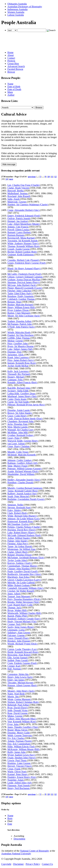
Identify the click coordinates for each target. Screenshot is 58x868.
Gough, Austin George (18, 249)
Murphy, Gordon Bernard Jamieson (25, 488)
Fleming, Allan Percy (18, 543)
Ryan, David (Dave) (17, 707)
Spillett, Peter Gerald (17, 660)
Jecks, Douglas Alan (17, 424)
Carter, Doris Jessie (17, 399)
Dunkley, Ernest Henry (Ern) (21, 777)
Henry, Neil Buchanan (18, 788)
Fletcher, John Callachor (19, 290)
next (11, 179)
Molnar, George (15, 340)
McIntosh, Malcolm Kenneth (21, 454)
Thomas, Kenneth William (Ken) (23, 246)
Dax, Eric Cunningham (19, 743)
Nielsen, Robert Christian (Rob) (23, 702)
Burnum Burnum (16, 235)
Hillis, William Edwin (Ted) (21, 746)
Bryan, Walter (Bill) (17, 610)
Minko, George (15, 716)
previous (32, 176)
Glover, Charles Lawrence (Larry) (24, 579)
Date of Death (14, 89)
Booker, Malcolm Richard (20, 304)
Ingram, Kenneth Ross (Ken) (21, 363)
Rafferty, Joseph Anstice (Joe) (22, 493)
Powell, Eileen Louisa (18, 229)
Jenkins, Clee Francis (18, 226)
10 (48, 176)
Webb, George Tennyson (19, 735)
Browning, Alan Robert (19, 655)
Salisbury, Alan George (19, 632)
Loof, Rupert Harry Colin (20, 604)
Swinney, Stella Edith (18, 390)
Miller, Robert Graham (18, 585)
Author (10, 95)
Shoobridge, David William (21, 474)
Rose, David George (17, 713)
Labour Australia (15, 15)
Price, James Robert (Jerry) (20, 360)
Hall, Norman (14, 668)
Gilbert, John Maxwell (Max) (22, 718)
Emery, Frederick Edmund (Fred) (24, 215)
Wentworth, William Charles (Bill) (24, 613)
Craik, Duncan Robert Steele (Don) (25, 418)
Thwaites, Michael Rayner (20, 682)
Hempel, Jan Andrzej (18, 221)
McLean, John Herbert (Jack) (22, 285)
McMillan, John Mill (17, 432)
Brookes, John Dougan (19, 641)
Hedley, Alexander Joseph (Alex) (24, 479)
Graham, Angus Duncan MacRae (24, 279)
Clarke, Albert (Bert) (17, 552)
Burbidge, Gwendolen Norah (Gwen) (26, 499)
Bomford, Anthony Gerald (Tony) (24, 618)
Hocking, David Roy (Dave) (21, 529)
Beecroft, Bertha (15, 190)
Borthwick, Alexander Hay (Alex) (24, 574)
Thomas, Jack (14, 607)
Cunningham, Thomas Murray (22, 566)
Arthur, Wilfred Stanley (19, 538)
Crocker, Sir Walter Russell (20, 591)
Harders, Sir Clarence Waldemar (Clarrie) (27, 204)
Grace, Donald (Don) (18, 638)
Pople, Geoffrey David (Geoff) (22, 571)
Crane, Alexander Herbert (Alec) (23, 210)
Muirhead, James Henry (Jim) (22, 396)
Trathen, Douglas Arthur (19, 321)
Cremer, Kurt (14, 666)
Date (9, 824)
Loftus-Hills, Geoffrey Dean (21, 393)
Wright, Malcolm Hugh (19, 332)
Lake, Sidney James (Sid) (20, 349)
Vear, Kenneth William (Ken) (22, 721)
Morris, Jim (13, 696)
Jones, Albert (14, 593)
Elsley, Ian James (16, 680)
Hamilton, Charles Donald (20, 482)
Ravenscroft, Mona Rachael (21, 238)
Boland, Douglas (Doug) (19, 554)
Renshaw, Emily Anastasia (20, 296)
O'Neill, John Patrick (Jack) (21, 327)
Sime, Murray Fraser (17, 465)
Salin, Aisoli (13, 199)
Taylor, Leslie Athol (17, 560)
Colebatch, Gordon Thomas (21, 299)
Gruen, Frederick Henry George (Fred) (26, 263)
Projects (11, 60)
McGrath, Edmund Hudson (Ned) (24, 535)
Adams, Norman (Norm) (19, 741)
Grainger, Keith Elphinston (20, 254)
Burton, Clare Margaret (19, 313)
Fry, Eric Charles (16, 738)
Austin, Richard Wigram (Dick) (23, 471)
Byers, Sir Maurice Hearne (20, 346)
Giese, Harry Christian (18, 446)
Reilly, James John (16, 752)
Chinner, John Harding (18, 568)
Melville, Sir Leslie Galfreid (21, 582)
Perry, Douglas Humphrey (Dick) (24, 599)
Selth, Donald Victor (17, 710)
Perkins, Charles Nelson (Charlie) (24, 527)
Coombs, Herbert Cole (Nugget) (23, 260)
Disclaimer (18, 864)
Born (9, 818)
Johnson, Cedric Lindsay (19, 460)
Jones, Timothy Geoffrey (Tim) (22, 727)
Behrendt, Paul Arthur (18, 705)
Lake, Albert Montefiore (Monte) (23, 224)
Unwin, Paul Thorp (17, 760)
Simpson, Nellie (15, 504)
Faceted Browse (15, 69)
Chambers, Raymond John (20, 421)
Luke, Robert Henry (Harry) (21, 532)
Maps (10, 92)
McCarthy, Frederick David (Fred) (24, 274)
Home (10, 52)
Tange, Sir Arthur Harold (19, 546)
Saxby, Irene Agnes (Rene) (20, 627)
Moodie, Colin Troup (18, 452)
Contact (11, 58)
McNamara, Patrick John (19, 324)
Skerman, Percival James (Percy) (23, 282)
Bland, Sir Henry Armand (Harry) (24, 268)
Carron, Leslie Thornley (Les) (22, 649)
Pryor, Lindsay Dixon (18, 310)
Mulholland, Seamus (17, 193)
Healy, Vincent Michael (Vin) (22, 621)
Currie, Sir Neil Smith (18, 402)
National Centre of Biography (34, 850)
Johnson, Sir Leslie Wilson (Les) (23, 518)
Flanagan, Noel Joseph (18, 785)
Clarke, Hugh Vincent (18, 188)
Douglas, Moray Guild (18, 732)
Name (10, 83)
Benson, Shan (14, 302)
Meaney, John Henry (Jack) (21, 691)
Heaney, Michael (16, 377)
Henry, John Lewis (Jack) (20, 677)
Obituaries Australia (17, 3)
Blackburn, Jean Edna (18, 577)
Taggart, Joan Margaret (19, 596)
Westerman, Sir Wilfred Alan (21, 549)
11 (52, 176)
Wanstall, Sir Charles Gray (20, 429)
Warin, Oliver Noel (17, 771)
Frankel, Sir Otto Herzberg (20, 335)
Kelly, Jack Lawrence (18, 371)
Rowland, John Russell (19, 196)
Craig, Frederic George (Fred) (22, 663)
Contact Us (47, 864)
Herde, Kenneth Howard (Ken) (23, 652)
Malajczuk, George (17, 201)
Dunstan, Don (14, 352)
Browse (11, 72)
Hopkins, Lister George (19, 763)
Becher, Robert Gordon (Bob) (22, 251)
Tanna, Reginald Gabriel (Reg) (22, 491)
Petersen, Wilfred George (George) (24, 468)
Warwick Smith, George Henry (23, 440)
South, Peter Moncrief (18, 496)
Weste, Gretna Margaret (19, 699)
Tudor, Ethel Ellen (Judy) (20, 293)
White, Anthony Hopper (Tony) (23, 243)
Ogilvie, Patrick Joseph (19, 218)
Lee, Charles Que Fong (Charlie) (23, 185)
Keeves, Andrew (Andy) (19, 563)
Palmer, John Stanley (17, 541)
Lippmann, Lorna (16, 629)
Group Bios (13, 63)
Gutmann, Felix (15, 379)
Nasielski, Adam (15, 780)
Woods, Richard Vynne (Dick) (22, 643)
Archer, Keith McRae (18, 365)
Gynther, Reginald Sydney (20, 435)
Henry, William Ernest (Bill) (21, 307)
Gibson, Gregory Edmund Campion (25, 276)
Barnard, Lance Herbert (19, 232)
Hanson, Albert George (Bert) (22, 685)
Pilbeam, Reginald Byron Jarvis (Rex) (26, 404)
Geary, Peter (13, 438)
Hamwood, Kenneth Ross (20, 521)
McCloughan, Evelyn (18, 524)
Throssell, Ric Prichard (18, 374)
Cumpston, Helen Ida (18, 674)
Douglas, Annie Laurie (18, 410)
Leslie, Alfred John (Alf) (19, 782)
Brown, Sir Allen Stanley (20, 413)
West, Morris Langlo (17, 427)
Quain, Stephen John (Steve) (21, 757)
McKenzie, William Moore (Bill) (23, 749)
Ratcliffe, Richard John (19, 388)
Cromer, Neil (14, 624)
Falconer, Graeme (16, 635)
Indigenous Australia (17, 9)
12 (55, 176)
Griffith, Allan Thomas (18, 338)
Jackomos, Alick (15, 354)
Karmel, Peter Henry (17, 774)
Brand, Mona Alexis (17, 730)
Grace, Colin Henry (17, 415)
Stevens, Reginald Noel (19, 507)
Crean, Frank (14, 768)
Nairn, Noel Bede (16, 693)
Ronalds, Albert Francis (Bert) (22, 382)
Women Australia (15, 12)
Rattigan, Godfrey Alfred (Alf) (22, 463)
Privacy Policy (33, 864)
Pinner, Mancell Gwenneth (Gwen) (24, 288)
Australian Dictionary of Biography (24, 6)
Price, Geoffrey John (17, 343)
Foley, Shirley (14, 510)
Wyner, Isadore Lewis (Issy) (21, 755)
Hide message (8, 164)
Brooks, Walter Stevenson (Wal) (23, 602)
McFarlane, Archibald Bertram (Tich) (25, 557)
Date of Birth (13, 86)
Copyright (6, 864)
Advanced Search (16, 66)
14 (7, 179)
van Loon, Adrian (16, 443)
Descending (19, 838)
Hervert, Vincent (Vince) (19, 766)
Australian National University (16, 853)
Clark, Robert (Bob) (17, 513)
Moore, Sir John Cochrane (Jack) (23, 315)
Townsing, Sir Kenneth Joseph (22, 240)
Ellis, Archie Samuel (17, 657)
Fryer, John (13, 724)
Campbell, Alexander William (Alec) (25, 588)
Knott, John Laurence (18, 357)
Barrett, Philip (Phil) (17, 616)
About (10, 55)
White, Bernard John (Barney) (22, 516)
